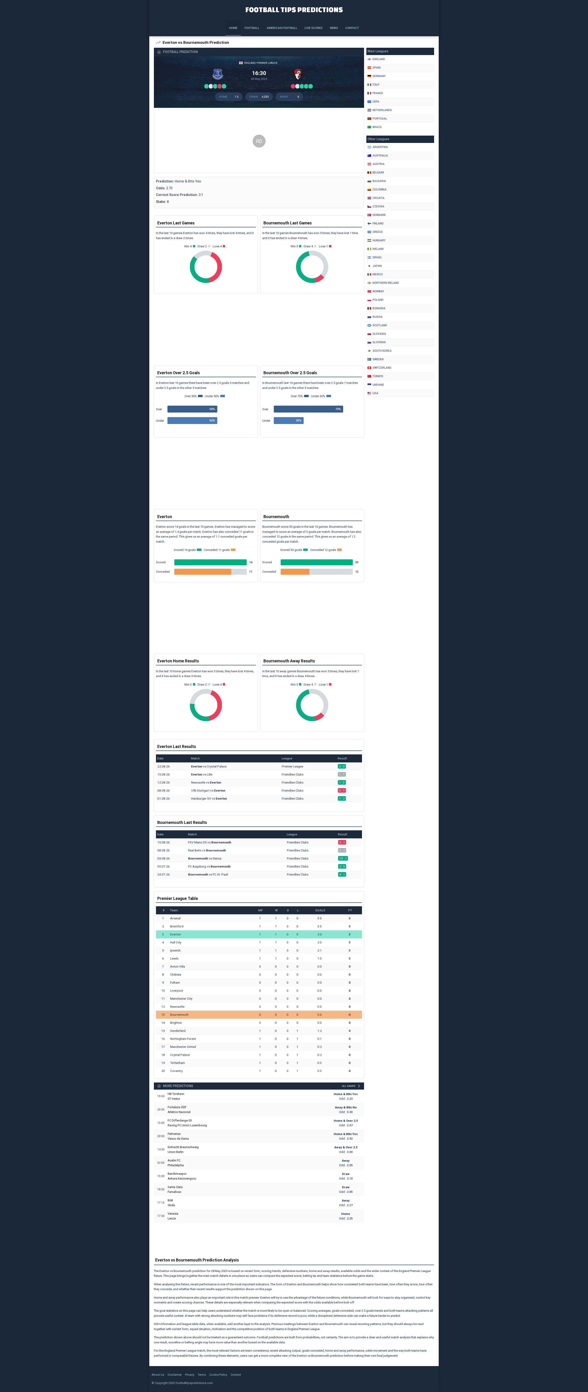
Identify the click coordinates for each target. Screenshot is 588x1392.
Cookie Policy (218, 1374)
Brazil (377, 127)
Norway (378, 291)
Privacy (189, 1374)
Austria (378, 164)
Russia (378, 316)
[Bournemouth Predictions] (299, 75)
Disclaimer (175, 1374)
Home (233, 28)
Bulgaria (379, 181)
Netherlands (382, 110)
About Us (158, 1374)
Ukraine (378, 384)
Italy (376, 84)
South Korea (382, 350)
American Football (282, 28)
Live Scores (313, 28)
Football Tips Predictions (294, 9)
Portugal (380, 118)
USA (375, 393)
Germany (379, 76)
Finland (378, 223)
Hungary (379, 240)
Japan (377, 266)
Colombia (380, 189)
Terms (202, 1374)
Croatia (378, 198)
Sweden (378, 359)
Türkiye (378, 376)
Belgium (378, 172)
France (378, 93)
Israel (377, 257)
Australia (380, 155)
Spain (377, 67)
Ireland (378, 249)
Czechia (378, 206)
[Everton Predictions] (219, 75)
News (334, 28)
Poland (378, 299)
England (379, 59)
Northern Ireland (386, 283)
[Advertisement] (259, 141)
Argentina (380, 147)
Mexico (378, 274)
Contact (352, 28)
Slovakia (379, 333)
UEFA (376, 101)
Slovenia (379, 342)
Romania (379, 308)
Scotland (380, 325)
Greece (378, 232)
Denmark (379, 215)
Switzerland (382, 367)
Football (252, 28)
